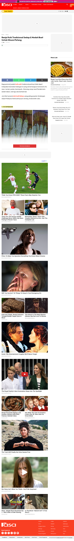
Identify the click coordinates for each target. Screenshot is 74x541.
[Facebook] (59, 11)
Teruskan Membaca (25, 146)
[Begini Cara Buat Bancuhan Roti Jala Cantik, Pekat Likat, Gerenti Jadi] (61, 69)
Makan (7, 34)
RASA (3, 34)
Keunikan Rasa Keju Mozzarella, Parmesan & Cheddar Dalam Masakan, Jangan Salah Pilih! (62, 98)
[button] (67, 4)
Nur (3, 42)
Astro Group (70, 537)
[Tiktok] (64, 11)
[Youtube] (65, 11)
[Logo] (6, 4)
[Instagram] (61, 11)
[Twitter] (62, 11)
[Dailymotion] (67, 11)
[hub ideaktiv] (71, 4)
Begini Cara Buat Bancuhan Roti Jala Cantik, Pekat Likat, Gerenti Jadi (61, 81)
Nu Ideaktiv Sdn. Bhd (60, 537)
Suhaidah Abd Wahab (55, 84)
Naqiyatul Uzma (59, 120)
